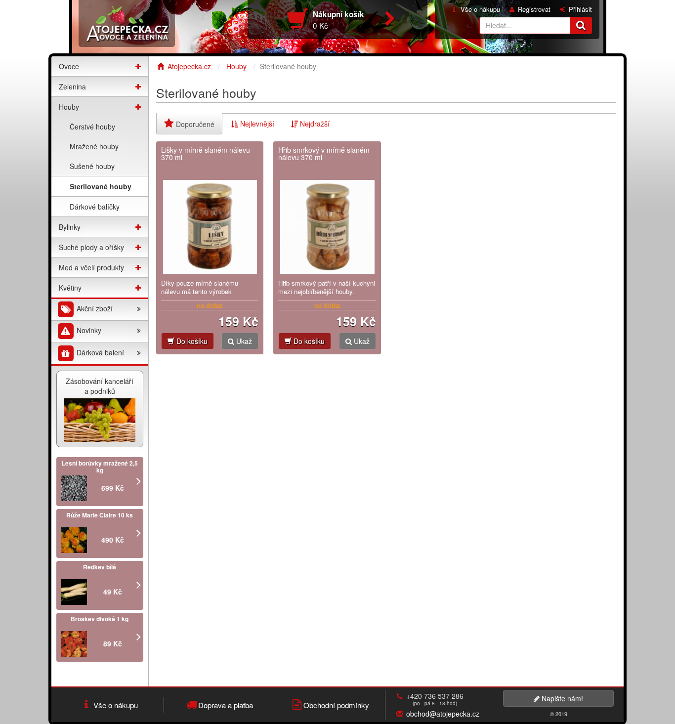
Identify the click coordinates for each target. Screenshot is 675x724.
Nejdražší (314, 123)
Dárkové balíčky (95, 207)
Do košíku (191, 341)
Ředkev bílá (99, 566)
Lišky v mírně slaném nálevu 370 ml (205, 154)
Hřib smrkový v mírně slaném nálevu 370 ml (324, 154)
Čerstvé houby (92, 126)
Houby (69, 107)
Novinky (88, 331)
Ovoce (69, 66)
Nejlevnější (256, 123)
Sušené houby (92, 166)
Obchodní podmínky (336, 705)
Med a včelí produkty (91, 267)
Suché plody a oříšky (91, 247)
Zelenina (72, 86)
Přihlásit (580, 9)
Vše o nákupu (480, 9)
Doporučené (194, 124)
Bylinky (70, 227)
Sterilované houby (100, 186)
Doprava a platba (225, 705)
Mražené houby (94, 146)
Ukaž (243, 341)
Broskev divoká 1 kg (99, 618)
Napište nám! (561, 698)
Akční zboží (94, 308)
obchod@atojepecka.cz (442, 714)
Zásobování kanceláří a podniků (99, 386)
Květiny (70, 288)
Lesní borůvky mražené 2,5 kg (100, 466)
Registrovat (534, 9)
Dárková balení (99, 352)
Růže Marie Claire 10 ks (99, 515)
